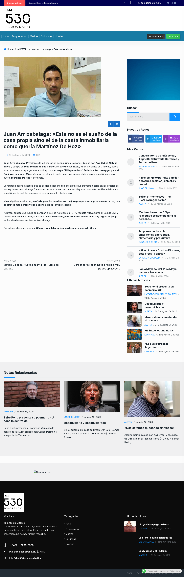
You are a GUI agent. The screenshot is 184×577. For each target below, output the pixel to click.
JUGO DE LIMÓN (146, 188)
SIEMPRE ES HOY (147, 166)
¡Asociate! (173, 36)
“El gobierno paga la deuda (154, 524)
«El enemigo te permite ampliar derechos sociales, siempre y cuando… (159, 181)
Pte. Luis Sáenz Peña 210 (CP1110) (27, 551)
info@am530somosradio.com (25, 558)
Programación (19, 36)
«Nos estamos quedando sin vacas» (81, 3)
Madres (34, 36)
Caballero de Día (148, 242)
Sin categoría (146, 542)
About (130, 573)
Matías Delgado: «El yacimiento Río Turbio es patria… (31, 265)
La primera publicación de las (155, 537)
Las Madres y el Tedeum (153, 550)
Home (10, 49)
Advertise (141, 573)
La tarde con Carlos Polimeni (160, 294)
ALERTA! (22, 49)
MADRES (143, 528)
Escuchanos (155, 36)
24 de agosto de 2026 (155, 298)
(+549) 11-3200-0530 (21, 545)
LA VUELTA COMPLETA (149, 258)
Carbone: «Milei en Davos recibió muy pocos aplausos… (97, 265)
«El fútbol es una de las (159, 330)
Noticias (59, 36)
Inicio (6, 36)
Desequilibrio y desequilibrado (85, 423)
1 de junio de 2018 (167, 542)
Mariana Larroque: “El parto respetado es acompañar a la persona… (157, 215)
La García (149, 334)
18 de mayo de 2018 (161, 528)
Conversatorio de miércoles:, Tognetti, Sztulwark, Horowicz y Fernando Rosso (159, 159)
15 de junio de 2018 (160, 555)
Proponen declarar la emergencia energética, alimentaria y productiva (154, 235)
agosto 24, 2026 (25, 411)
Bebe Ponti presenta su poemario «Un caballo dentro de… (29, 419)
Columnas (46, 36)
